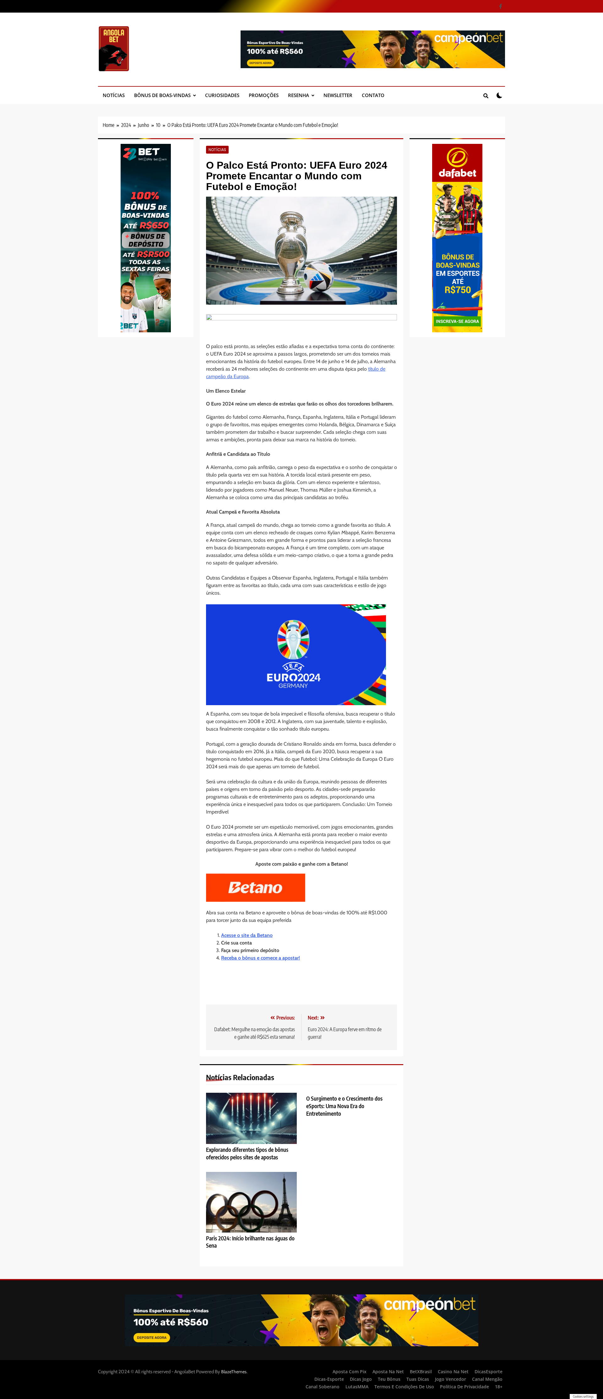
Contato (373, 95)
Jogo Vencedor (450, 1379)
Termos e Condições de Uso (404, 1387)
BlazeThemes (234, 1372)
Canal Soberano (323, 1387)
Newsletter (337, 95)
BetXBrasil (421, 1372)
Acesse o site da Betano (247, 935)
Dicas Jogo (361, 1379)
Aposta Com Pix (350, 1372)
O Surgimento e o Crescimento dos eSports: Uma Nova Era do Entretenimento (344, 1106)
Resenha (298, 95)
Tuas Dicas (417, 1379)
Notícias (114, 95)
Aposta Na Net (388, 1372)
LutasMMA (356, 1387)
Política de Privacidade (464, 1387)
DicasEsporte (489, 1372)
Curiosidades (222, 95)
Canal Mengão (487, 1379)
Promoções (264, 95)
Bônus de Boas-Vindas (162, 95)
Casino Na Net (453, 1372)
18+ (499, 1387)
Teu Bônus (389, 1379)
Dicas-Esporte (329, 1379)
